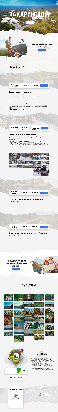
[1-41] (19, 331)
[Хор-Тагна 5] (19, 312)
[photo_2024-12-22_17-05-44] (13, 157)
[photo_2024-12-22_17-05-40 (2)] (29, 157)
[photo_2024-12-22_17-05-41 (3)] (37, 162)
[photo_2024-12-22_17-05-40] (21, 157)
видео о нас (17, 1)
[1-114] (49, 333)
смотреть (42, 49)
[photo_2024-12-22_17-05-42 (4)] (13, 166)
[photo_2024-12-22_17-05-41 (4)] (45, 162)
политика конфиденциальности (31, 410)
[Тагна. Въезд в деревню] (49, 304)
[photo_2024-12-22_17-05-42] (29, 162)
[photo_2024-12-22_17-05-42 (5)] (21, 166)
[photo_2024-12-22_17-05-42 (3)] (45, 166)
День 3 (18, 94)
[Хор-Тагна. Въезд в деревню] (39, 318)
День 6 (27, 94)
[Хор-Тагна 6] (19, 318)
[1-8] (8, 327)
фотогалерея (28, 1)
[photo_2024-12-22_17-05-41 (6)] (21, 162)
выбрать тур (23, 1)
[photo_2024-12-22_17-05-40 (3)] (37, 155)
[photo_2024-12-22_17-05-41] (37, 158)
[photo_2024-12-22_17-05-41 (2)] (45, 158)
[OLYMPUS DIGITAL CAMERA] (8, 297)
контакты (38, 1)
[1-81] (39, 331)
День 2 (14, 94)
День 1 (11, 94)
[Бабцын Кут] (39, 337)
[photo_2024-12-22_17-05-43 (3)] (37, 172)
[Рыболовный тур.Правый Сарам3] (39, 304)
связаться (16, 268)
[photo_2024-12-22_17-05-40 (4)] (45, 155)
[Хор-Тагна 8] (29, 318)
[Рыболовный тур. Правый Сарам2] (29, 304)
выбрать (44, 85)
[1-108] (8, 333)
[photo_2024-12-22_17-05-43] (29, 166)
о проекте (33, 1)
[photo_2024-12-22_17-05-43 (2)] (45, 172)
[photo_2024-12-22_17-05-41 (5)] (13, 162)
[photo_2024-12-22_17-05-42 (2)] (37, 166)
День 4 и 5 (22, 94)
